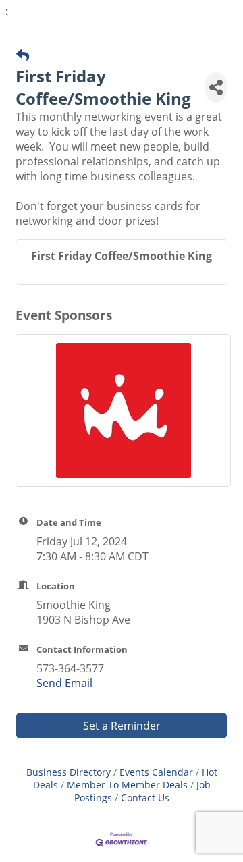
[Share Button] (216, 87)
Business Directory (68, 771)
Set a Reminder (122, 725)
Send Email (64, 683)
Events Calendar (156, 771)
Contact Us (145, 797)
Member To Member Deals (127, 784)
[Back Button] (22, 55)
